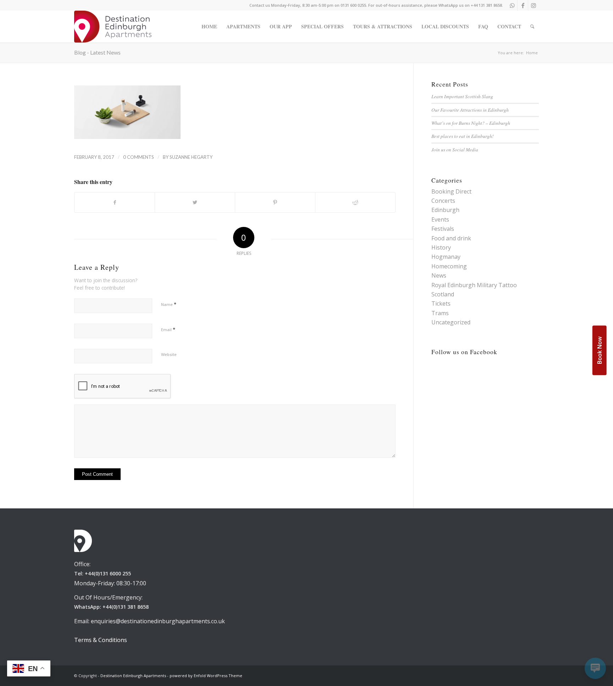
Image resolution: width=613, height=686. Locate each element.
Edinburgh (445, 210)
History (441, 247)
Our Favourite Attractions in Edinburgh (470, 109)
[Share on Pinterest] (275, 202)
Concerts (443, 201)
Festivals (442, 229)
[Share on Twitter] (195, 202)
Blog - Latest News (97, 52)
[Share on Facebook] (114, 202)
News (438, 275)
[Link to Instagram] (533, 5)
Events (440, 219)
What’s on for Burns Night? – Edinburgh (470, 122)
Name (168, 304)
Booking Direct (451, 191)
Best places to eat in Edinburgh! (462, 136)
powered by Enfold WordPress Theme (206, 675)
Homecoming (449, 266)
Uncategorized (450, 322)
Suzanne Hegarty (191, 157)
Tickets (441, 303)
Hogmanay (445, 257)
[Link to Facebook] (523, 5)
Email (168, 329)
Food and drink (451, 238)
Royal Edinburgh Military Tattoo (474, 285)
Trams (440, 313)
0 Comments (138, 157)
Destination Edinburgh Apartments (133, 675)
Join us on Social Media (454, 149)
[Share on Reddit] (355, 202)
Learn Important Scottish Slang (462, 96)
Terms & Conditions (100, 640)
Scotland (442, 294)
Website (169, 354)
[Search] (532, 27)
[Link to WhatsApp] (512, 5)
